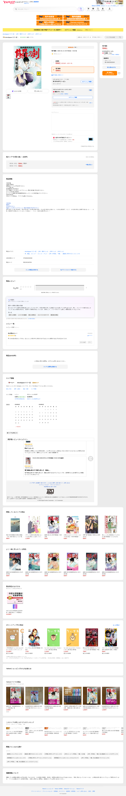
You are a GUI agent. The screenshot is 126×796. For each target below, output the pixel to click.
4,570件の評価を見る (20, 399)
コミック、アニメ (42, 253)
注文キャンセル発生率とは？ (33, 399)
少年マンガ (31, 34)
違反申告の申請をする (88, 146)
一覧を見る (88, 164)
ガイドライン (62, 791)
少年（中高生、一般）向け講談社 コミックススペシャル (22, 761)
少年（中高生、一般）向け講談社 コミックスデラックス (103, 754)
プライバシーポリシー (36, 791)
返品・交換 (25, 389)
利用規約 (56, 791)
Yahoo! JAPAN (96, 5)
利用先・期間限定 (64, 93)
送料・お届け (17, 389)
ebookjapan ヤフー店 (8, 34)
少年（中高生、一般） (55, 253)
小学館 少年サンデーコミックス (53, 754)
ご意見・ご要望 (91, 791)
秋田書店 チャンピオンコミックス (16, 758)
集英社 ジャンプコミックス (14, 754)
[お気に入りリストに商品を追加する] (119, 73)
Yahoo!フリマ (80, 788)
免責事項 (68, 791)
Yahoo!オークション (69, 788)
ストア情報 (33, 389)
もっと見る (116, 625)
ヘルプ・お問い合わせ (81, 791)
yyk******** (89, 335)
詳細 (90, 102)
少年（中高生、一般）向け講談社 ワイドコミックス (95, 758)
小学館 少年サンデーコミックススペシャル (39, 758)
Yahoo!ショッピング (47, 788)
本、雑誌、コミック (30, 253)
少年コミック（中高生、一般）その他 (74, 754)
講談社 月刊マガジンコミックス (71, 253)
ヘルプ (121, 5)
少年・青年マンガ (21, 34)
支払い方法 (8, 389)
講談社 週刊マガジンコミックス (33, 754)
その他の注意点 (31, 318)
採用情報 (73, 791)
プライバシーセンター (47, 791)
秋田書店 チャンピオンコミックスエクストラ (66, 758)
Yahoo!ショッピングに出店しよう (110, 5)
